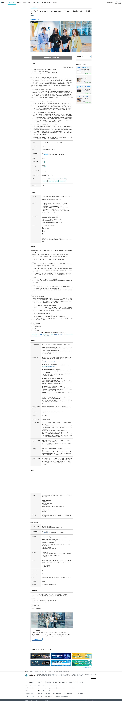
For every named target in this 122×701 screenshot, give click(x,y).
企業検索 (81, 682)
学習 (39, 685)
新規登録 (119, 3)
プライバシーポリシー (39, 700)
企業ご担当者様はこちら (110, 2)
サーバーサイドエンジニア (82, 96)
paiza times (51, 688)
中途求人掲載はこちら (57, 693)
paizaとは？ (54, 2)
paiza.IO (64, 688)
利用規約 (31, 700)
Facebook (47, 690)
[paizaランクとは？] (90, 56)
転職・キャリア (41, 682)
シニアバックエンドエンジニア (83, 67)
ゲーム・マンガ (43, 2)
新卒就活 (55, 682)
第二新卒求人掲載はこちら (80, 693)
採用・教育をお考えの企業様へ (44, 693)
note (58, 688)
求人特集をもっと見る (87, 667)
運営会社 (26, 700)
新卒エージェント (72, 682)
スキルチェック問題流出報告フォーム (62, 696)
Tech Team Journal (42, 688)
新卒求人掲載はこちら (68, 693)
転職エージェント (62, 682)
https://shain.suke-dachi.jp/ (48, 366)
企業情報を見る (37, 639)
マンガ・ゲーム (53, 685)
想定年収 (46, 154)
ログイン (116, 3)
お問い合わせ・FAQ (49, 696)
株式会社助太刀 (34, 19)
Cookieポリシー (46, 700)
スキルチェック (45, 685)
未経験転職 (49, 682)
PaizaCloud (72, 688)
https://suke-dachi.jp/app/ (48, 362)
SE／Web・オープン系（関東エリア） (84, 87)
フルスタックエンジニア (82, 77)
